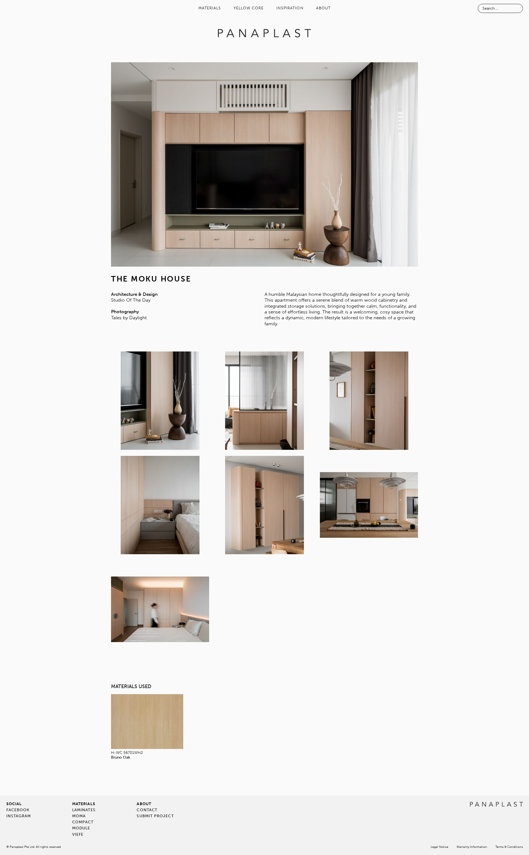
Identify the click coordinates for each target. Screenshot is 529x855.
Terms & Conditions (509, 847)
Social (14, 804)
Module (81, 828)
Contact (147, 810)
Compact (83, 822)
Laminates (84, 810)
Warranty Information (472, 847)
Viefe (77, 834)
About (323, 8)
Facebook (18, 810)
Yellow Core (249, 8)
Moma (79, 816)
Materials (209, 8)
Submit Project (155, 816)
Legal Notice (439, 847)
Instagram (18, 816)
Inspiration (290, 8)
